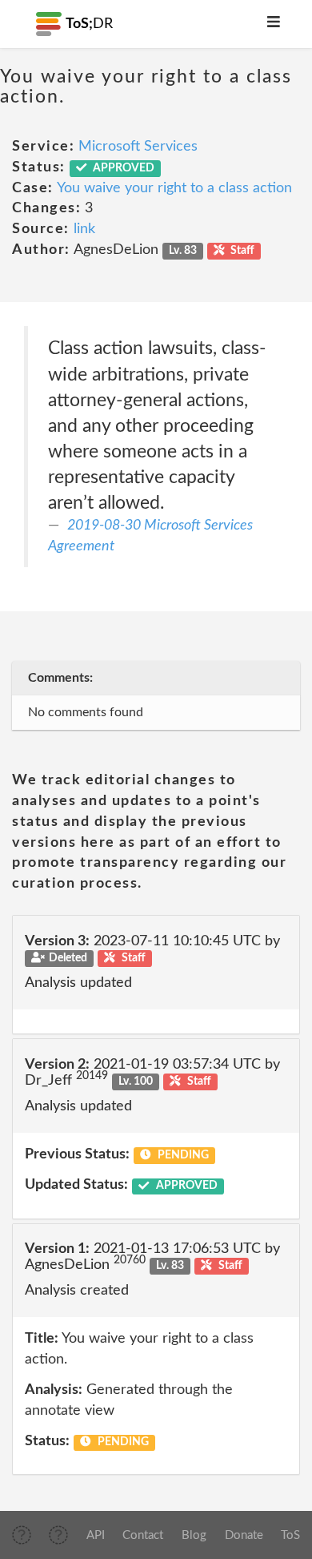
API (95, 1535)
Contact (142, 1535)
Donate (244, 1535)
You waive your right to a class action (174, 188)
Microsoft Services (138, 146)
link (84, 229)
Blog (194, 1535)
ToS (290, 1535)
